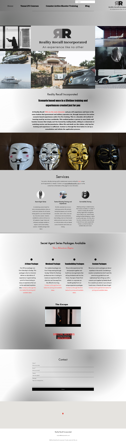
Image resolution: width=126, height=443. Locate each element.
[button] (79, 325)
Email (33, 368)
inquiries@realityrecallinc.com (72, 183)
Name (33, 363)
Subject (34, 373)
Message (34, 378)
